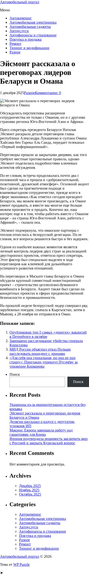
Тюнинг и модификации (29, 48)
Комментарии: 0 (48, 93)
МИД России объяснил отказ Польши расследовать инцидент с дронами (40, 351)
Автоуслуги (19, 31)
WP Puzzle (21, 564)
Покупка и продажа (25, 39)
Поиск (14, 374)
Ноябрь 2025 (29, 490)
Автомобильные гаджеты (30, 27)
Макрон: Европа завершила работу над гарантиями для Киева (41, 432)
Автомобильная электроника (32, 22)
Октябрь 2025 (30, 494)
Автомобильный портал (19, 2)
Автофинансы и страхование (32, 35)
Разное (14, 52)
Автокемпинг (20, 18)
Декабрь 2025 (30, 486)
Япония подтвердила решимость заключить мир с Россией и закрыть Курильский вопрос (48, 441)
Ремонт (15, 44)
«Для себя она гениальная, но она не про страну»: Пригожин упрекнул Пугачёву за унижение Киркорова (43, 362)
